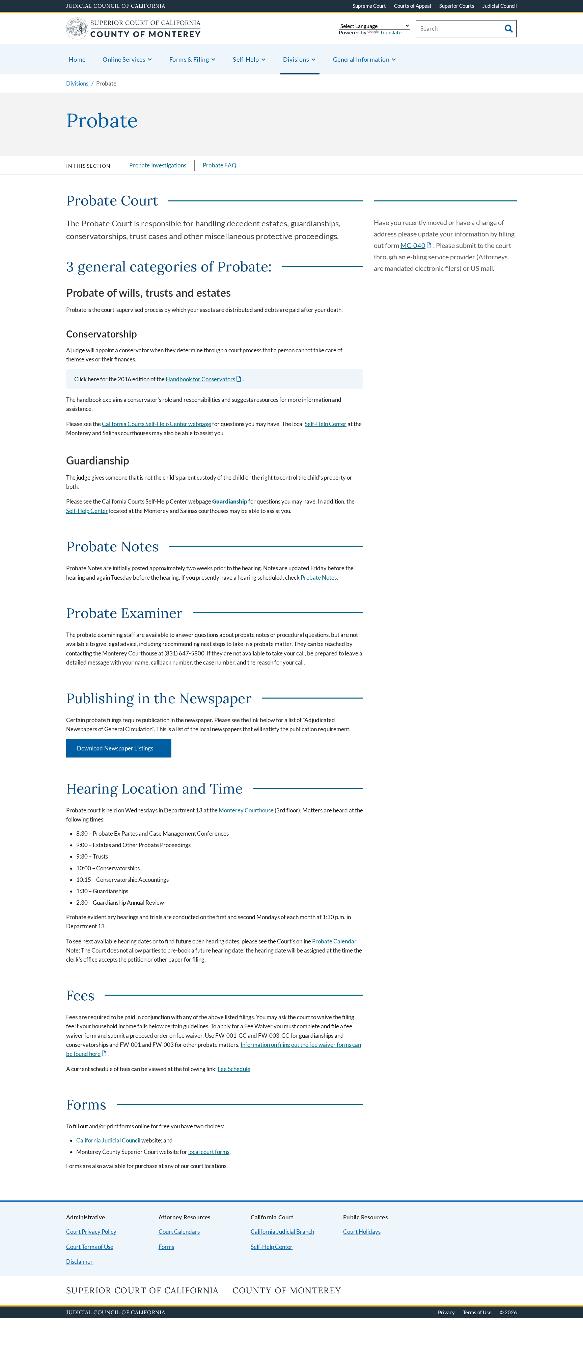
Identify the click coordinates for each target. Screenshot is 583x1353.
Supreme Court (369, 6)
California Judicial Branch (282, 1231)
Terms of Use (477, 1312)
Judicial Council (499, 6)
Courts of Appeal (412, 6)
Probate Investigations (157, 165)
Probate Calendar (334, 941)
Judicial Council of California (115, 5)
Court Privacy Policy (91, 1231)
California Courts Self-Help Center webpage (156, 423)
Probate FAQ (220, 165)
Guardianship (229, 501)
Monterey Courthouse (246, 810)
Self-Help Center (325, 423)
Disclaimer (79, 1261)
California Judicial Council (108, 1140)
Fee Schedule (234, 1068)
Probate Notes (319, 577)
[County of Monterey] (133, 35)
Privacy (446, 1312)
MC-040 (416, 245)
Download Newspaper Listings (124, 751)
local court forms (208, 1151)
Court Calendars (179, 1231)
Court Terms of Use (89, 1246)
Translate (390, 32)
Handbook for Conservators (204, 379)
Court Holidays (362, 1231)
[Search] (509, 29)
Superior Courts (456, 6)
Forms (166, 1246)
